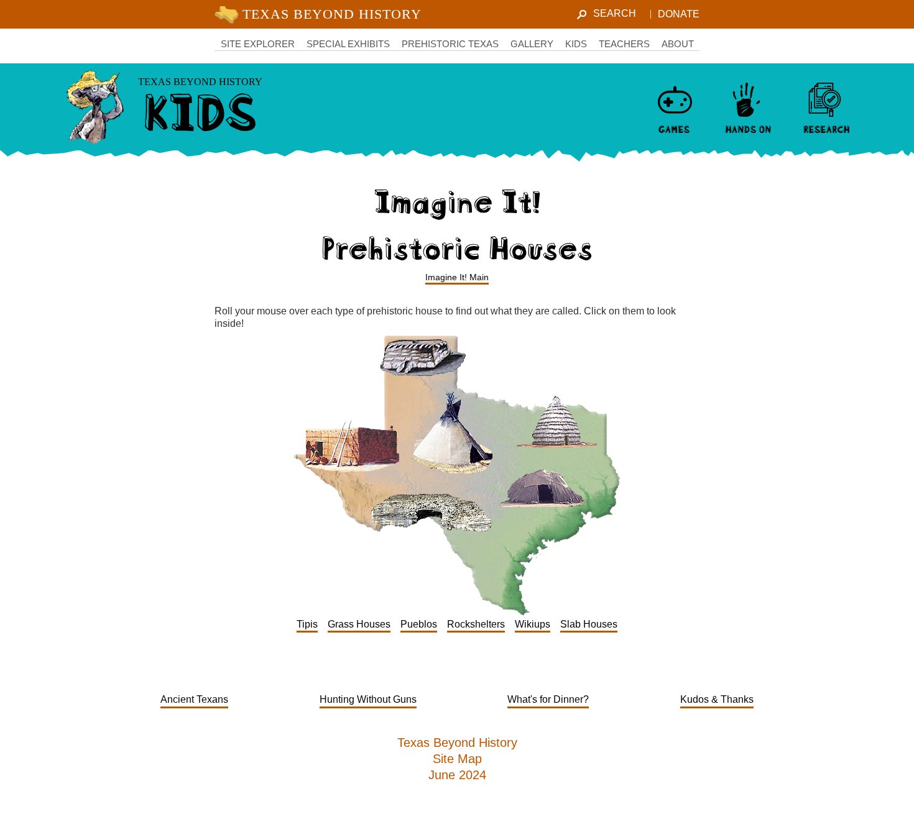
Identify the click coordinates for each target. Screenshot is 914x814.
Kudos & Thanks (717, 699)
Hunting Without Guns (368, 699)
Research (825, 128)
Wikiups (532, 624)
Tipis (307, 624)
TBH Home (321, 14)
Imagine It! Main (457, 277)
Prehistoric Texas (450, 44)
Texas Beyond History (457, 742)
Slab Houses (588, 624)
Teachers (624, 44)
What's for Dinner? (548, 699)
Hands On (747, 128)
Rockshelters (476, 624)
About (678, 44)
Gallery (531, 44)
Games (674, 128)
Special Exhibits (348, 44)
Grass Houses (359, 624)
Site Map (457, 759)
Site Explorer (258, 44)
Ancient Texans (194, 699)
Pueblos (418, 624)
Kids (576, 44)
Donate (678, 14)
